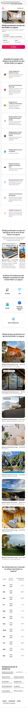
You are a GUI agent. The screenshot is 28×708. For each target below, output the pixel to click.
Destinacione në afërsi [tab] (7, 672)
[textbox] (7, 42)
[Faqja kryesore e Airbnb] (3, 8)
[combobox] (13, 37)
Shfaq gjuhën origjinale (16, 3)
